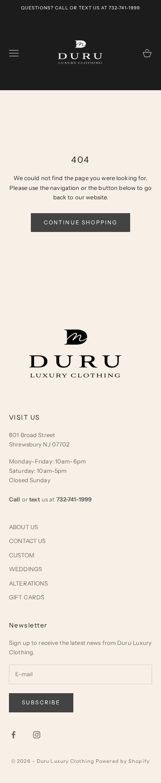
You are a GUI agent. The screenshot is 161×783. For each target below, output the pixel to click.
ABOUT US (23, 526)
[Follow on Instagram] (36, 734)
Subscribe (41, 702)
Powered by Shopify (123, 761)
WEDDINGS (25, 569)
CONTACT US (27, 540)
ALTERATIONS (28, 583)
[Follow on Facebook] (13, 734)
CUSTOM (21, 555)
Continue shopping (81, 222)
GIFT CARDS (26, 597)
